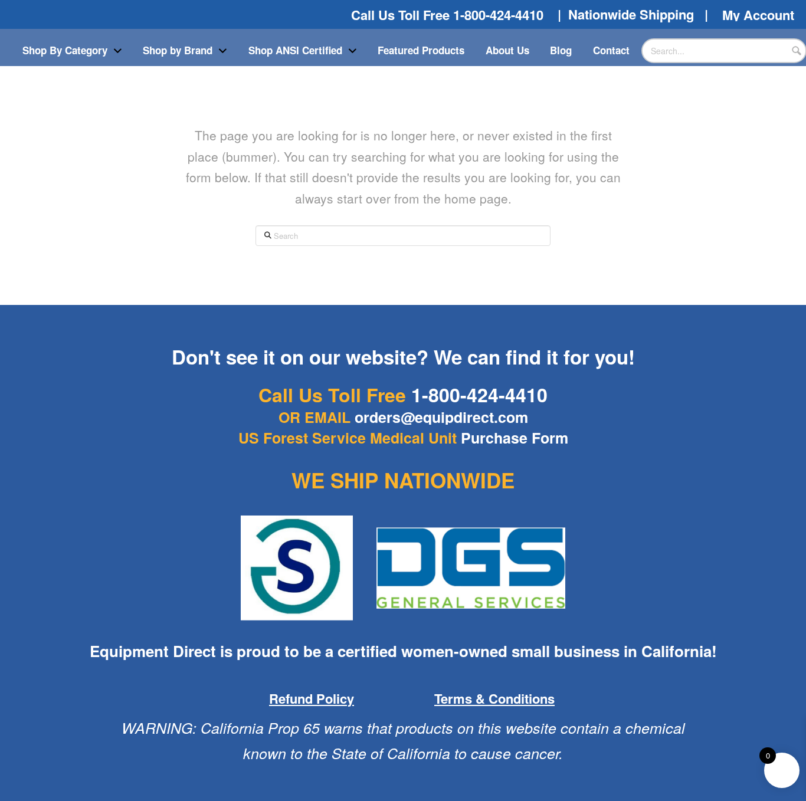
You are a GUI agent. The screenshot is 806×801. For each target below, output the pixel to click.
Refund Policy (311, 698)
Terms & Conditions (494, 698)
